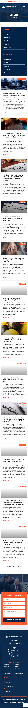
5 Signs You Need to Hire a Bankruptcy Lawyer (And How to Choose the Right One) (14, 135)
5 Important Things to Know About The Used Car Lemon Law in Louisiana (13, 339)
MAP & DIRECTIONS (14, 644)
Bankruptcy (7, 34)
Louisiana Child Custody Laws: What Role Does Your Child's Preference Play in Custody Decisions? (13, 177)
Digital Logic (17, 701)
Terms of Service (12, 702)
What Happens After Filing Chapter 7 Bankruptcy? (11, 299)
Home (12, 17)
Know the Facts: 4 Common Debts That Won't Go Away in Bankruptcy (12, 218)
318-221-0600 (15, 641)
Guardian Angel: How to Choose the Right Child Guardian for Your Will (13, 259)
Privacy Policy (21, 702)
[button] (24, 6)
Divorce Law (7, 37)
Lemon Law (7, 44)
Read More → (6, 112)
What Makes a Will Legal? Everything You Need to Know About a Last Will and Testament (13, 502)
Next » (19, 566)
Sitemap (6, 702)
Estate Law (6, 40)
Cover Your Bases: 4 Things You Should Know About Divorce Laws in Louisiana (13, 461)
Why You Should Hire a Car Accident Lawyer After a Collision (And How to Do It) (14, 95)
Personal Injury (7, 47)
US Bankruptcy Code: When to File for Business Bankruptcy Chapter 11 (13, 542)
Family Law (6, 63)
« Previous (9, 566)
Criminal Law (7, 69)
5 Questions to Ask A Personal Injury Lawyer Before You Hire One (13, 379)
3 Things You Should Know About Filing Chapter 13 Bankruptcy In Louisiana (14, 419)
